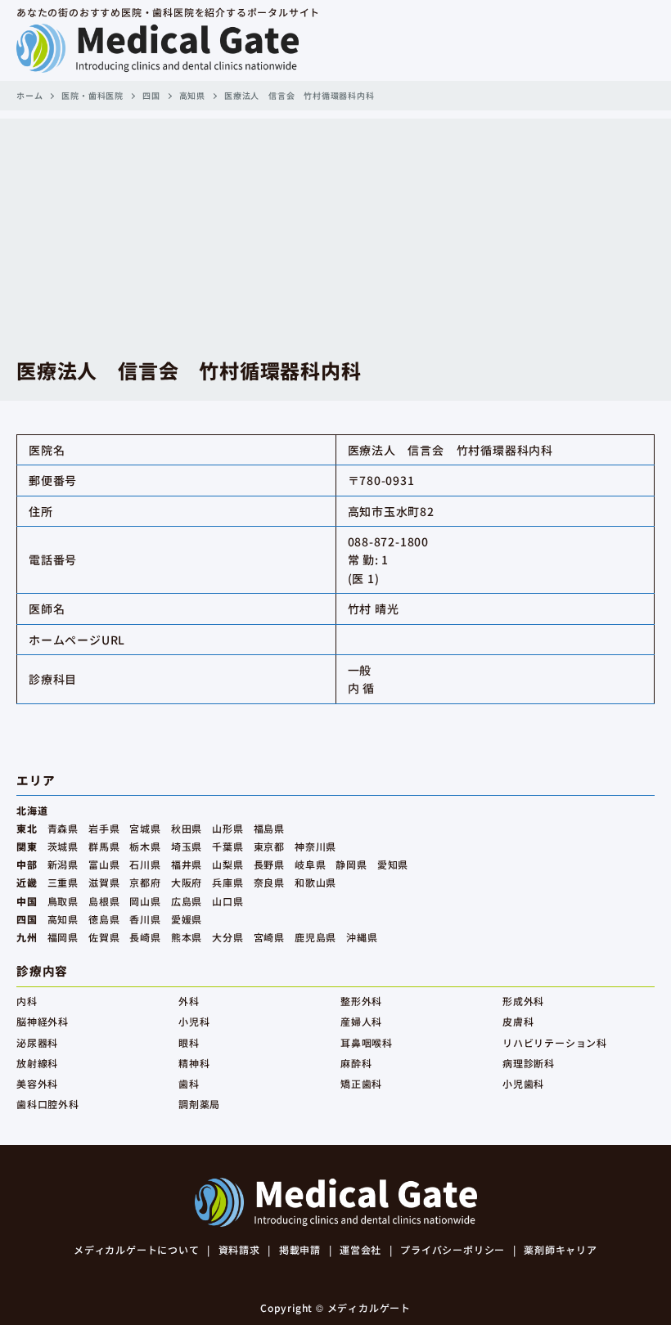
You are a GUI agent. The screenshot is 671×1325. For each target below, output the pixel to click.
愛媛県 (186, 919)
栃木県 (144, 846)
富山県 (103, 864)
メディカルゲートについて (137, 1249)
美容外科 (37, 1083)
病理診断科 (528, 1063)
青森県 (63, 828)
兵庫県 (227, 882)
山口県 (227, 901)
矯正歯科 (361, 1083)
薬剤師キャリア (560, 1249)
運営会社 (360, 1249)
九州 (27, 937)
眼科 (189, 1042)
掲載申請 (300, 1249)
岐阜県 (310, 864)
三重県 (63, 882)
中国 (27, 901)
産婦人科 (361, 1021)
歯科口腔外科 (47, 1104)
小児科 (193, 1021)
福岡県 (63, 937)
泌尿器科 (37, 1042)
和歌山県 (315, 882)
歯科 (189, 1083)
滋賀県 (103, 882)
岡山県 (144, 901)
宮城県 (144, 828)
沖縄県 (361, 937)
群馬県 (103, 846)
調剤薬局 (199, 1104)
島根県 (103, 901)
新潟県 (63, 864)
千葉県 (227, 846)
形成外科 (523, 1001)
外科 (189, 1001)
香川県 (144, 919)
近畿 (27, 882)
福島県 (269, 828)
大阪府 (186, 882)
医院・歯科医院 (92, 95)
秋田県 (186, 828)
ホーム (29, 95)
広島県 (186, 901)
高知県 (192, 95)
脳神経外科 (42, 1021)
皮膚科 (518, 1021)
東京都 (269, 846)
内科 (27, 1001)
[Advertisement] (335, 233)
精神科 (193, 1063)
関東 (27, 846)
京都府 (144, 882)
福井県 (186, 864)
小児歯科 (523, 1083)
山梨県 (227, 864)
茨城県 (63, 846)
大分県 (227, 937)
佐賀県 (103, 937)
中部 (27, 864)
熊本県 (186, 937)
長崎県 (144, 937)
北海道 (31, 810)
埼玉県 (186, 846)
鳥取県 (63, 901)
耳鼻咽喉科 (366, 1042)
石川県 (144, 864)
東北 (27, 828)
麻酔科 (356, 1063)
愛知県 (392, 864)
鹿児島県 (315, 937)
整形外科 (361, 1001)
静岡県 (351, 864)
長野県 (269, 864)
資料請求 (239, 1249)
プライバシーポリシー (452, 1249)
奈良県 (269, 882)
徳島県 (103, 919)
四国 (151, 95)
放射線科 (37, 1063)
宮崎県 (269, 937)
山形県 (227, 828)
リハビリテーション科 (554, 1042)
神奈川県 (315, 846)
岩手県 (103, 828)
